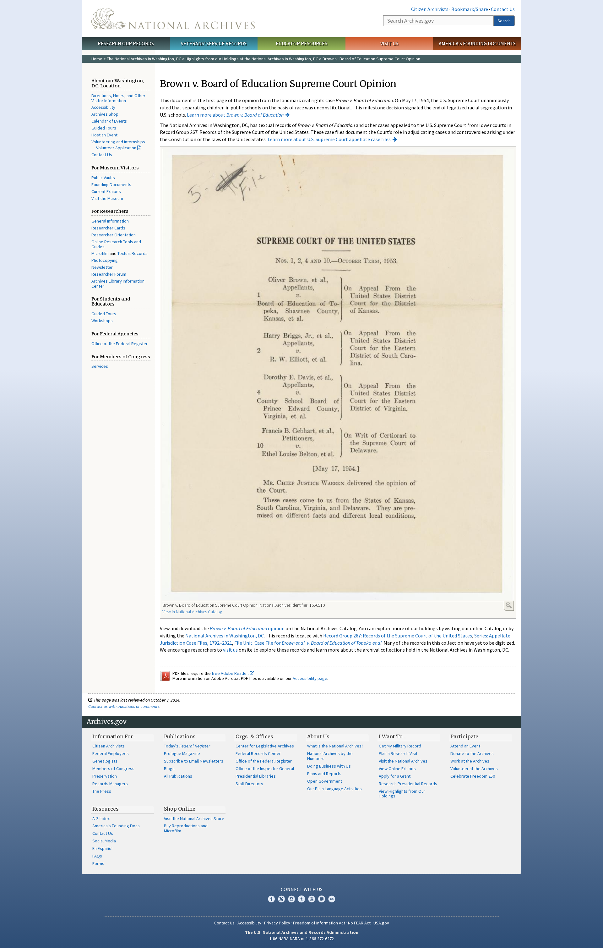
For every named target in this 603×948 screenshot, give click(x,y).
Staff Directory (249, 783)
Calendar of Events (109, 121)
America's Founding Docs (116, 826)
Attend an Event (465, 746)
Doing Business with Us (329, 766)
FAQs (97, 856)
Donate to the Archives (472, 753)
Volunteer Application (116, 148)
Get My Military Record (400, 746)
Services (99, 366)
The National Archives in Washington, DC (144, 59)
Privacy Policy (277, 923)
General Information (110, 221)
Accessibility (103, 107)
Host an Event (104, 135)
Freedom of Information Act (319, 923)
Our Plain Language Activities (334, 788)
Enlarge (509, 605)
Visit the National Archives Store (194, 818)
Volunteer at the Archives (474, 768)
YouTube (311, 899)
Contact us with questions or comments (124, 706)
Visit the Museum (107, 198)
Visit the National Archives (403, 761)
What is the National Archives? (335, 746)
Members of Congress (113, 768)
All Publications (178, 776)
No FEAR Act (359, 923)
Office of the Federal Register (119, 343)
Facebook (271, 899)
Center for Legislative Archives (265, 746)
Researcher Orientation (113, 235)
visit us (230, 650)
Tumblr (301, 899)
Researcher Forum (108, 274)
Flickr (331, 899)
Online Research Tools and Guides (116, 244)
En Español (102, 848)
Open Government (324, 781)
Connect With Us (302, 889)
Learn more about (235, 115)
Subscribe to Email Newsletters (193, 761)
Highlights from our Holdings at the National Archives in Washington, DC (252, 59)
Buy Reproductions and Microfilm (186, 828)
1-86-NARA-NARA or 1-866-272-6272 (301, 938)
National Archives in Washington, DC (224, 635)
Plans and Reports (324, 773)
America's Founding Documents (477, 43)
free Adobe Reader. (231, 673)
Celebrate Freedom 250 (472, 776)
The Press (101, 791)
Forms (98, 863)
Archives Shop (104, 114)
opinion (247, 628)
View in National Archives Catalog (192, 612)
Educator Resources (301, 43)
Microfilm (100, 253)
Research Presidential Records (408, 783)
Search (504, 21)
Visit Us (389, 43)
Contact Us (503, 9)
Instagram (291, 899)
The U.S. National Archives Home (173, 18)
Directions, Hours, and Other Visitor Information (118, 98)
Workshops (102, 320)
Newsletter (102, 267)
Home (96, 59)
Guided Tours (103, 128)
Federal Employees (110, 753)
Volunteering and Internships (118, 142)
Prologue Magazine (182, 753)
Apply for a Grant (394, 776)
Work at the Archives (469, 761)
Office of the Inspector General (265, 768)
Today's (187, 746)
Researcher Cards (108, 228)
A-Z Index (101, 818)
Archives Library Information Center (117, 283)
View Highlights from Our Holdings (402, 793)
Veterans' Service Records (214, 43)
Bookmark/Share (469, 9)
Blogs (169, 768)
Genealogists (104, 761)
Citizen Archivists (429, 9)
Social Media (104, 841)
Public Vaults (103, 177)
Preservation (104, 776)
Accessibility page (310, 678)
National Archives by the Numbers (330, 756)
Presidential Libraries (256, 776)
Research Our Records (126, 43)
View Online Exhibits (397, 768)
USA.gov (381, 923)
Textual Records (132, 253)
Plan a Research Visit (398, 753)
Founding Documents (111, 184)
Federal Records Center (258, 753)
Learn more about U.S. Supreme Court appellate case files (329, 139)
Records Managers (110, 783)
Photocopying (104, 260)
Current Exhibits (106, 191)
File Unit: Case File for (308, 643)
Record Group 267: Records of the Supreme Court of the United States (397, 635)
